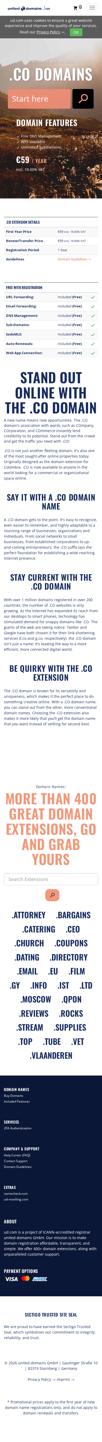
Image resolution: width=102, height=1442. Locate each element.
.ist (63, 985)
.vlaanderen (51, 1055)
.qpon (71, 999)
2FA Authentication (17, 1128)
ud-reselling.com (16, 1199)
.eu (53, 971)
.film (77, 971)
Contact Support (15, 1161)
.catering (38, 929)
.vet (77, 1041)
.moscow (35, 999)
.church (29, 943)
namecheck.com (16, 1193)
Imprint (66, 1379)
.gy (15, 985)
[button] (77, 8)
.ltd (86, 985)
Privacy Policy (51, 31)
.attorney (29, 915)
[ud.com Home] (34, 8)
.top (25, 1041)
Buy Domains (13, 1095)
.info (38, 985)
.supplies (70, 1027)
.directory (69, 957)
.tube (52, 1041)
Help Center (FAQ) (17, 1155)
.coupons (71, 943)
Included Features (17, 1101)
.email (27, 971)
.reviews (33, 1013)
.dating (26, 957)
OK (76, 32)
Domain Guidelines (74, 259)
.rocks (71, 1013)
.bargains (73, 915)
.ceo (73, 929)
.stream (29, 1027)
